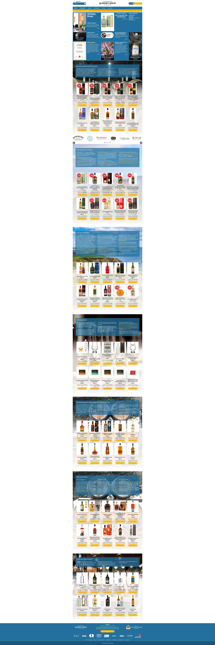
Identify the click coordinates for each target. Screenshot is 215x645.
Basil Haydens (132, 434)
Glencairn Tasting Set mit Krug (125, 327)
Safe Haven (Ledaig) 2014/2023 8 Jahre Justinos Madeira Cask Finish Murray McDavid (120, 211)
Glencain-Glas (122, 324)
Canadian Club (121, 485)
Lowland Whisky (79, 163)
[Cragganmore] (113, 138)
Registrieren (78, 1)
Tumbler (99, 323)
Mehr (126, 54)
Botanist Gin (82, 585)
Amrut (115, 485)
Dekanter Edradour (120, 358)
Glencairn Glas (128, 329)
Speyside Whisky (79, 159)
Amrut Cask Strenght (101, 493)
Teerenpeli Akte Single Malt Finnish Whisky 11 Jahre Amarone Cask (120, 514)
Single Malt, (121, 248)
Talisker (132, 153)
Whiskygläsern (78, 327)
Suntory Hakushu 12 (83, 491)
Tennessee (92, 410)
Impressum (127, 639)
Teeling (115, 253)
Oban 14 (126, 163)
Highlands (105, 165)
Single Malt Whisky (101, 153)
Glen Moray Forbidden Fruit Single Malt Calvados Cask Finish (120, 123)
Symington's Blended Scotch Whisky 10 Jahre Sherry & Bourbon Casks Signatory (94, 211)
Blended (131, 248)
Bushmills (78, 235)
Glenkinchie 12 (121, 163)
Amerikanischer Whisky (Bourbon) (134, 17)
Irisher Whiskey (125, 247)
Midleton (110, 251)
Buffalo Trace (132, 457)
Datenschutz (115, 639)
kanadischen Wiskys (132, 481)
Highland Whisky (87, 163)
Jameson (78, 250)
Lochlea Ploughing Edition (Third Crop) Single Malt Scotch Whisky (82, 188)
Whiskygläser (131, 16)
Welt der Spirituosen (132, 19)
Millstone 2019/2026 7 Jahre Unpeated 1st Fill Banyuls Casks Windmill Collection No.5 (120, 538)
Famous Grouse (135, 156)
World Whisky (131, 18)
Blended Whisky (111, 152)
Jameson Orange (133, 609)
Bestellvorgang (121, 639)
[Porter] (107, 3)
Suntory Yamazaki (86, 489)
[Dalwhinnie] (136, 138)
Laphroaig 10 (133, 160)
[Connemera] (90, 138)
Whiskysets (128, 332)
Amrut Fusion (107, 493)
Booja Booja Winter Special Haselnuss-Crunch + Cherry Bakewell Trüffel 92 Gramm (133, 380)
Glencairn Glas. (105, 332)
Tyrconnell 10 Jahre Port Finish (82, 276)
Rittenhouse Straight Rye (82, 457)
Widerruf (90, 639)
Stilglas (104, 330)
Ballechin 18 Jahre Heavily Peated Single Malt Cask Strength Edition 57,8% (133, 211)
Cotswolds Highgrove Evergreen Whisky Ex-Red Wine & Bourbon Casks (95, 123)
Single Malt (84, 152)
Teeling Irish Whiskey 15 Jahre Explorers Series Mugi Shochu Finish (107, 299)
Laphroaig (121, 153)
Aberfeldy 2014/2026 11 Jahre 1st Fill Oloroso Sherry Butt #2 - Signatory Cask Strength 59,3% (107, 188)
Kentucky (78, 411)
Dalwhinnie (135, 154)
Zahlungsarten (108, 639)
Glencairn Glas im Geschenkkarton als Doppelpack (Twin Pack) (129, 325)
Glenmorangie (130, 154)
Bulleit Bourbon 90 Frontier (120, 457)
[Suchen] (85, 3)
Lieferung (95, 639)
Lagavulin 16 (130, 159)
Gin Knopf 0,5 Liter (107, 609)
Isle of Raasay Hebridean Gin (82, 609)
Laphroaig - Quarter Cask (132, 163)
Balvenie (99, 164)
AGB (86, 639)
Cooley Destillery (81, 251)
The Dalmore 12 (128, 160)
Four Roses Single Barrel (107, 457)
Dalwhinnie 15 (124, 159)
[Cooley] (101, 138)
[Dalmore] (125, 138)
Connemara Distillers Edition (95, 276)
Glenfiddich (108, 163)
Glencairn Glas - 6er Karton (82, 356)
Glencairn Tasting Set (124, 326)
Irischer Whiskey (131, 15)
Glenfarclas (105, 164)
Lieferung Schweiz (101, 639)
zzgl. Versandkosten (84, 102)
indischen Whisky (109, 486)
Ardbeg (135, 153)
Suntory (94, 485)
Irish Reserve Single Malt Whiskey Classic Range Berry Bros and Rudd (94, 299)
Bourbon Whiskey (126, 413)
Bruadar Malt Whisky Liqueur (132, 586)
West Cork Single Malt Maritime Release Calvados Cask (120, 299)
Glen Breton (131, 488)
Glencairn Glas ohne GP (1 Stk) (94, 358)
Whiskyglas (83, 322)
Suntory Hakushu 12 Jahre (82, 514)
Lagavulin (124, 153)
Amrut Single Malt (113, 491)
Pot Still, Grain (125, 248)
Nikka (91, 489)
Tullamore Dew (105, 254)
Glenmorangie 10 (132, 161)
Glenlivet (115, 163)
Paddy (124, 243)
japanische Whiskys (82, 485)
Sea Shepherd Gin (120, 586)
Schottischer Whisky (132, 14)
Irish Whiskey (91, 245)
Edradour (122, 155)
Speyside (107, 161)
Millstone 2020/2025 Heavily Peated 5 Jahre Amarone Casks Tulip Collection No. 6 (95, 538)
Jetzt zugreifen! (124, 18)
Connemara (91, 252)
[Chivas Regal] (78, 138)
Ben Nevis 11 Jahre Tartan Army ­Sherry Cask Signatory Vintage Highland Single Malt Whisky (133, 188)
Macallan (112, 163)
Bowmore (128, 153)
